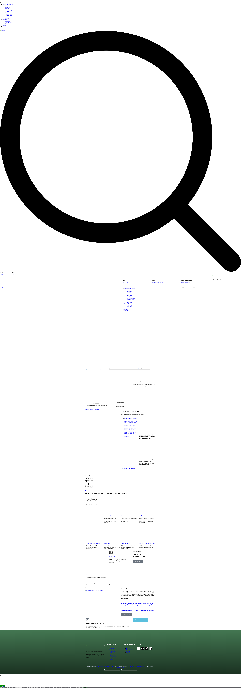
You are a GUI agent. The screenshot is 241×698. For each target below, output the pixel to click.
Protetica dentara (9, 14)
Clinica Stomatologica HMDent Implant (105, 666)
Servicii (128, 651)
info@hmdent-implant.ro (157, 282)
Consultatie (124, 516)
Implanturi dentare (109, 516)
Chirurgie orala (8, 15)
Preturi (4, 26)
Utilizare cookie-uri (141, 666)
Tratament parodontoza (93, 543)
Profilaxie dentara (144, 516)
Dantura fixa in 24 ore (97, 403)
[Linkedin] (150, 648)
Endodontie (7, 11)
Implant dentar (8, 17)
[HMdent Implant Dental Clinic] (8, 274)
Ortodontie (7, 12)
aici (82, 687)
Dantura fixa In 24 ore (8, 4)
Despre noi (7, 21)
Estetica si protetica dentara (147, 543)
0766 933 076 (125, 282)
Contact (128, 652)
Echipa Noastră (8, 22)
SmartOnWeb (120, 667)
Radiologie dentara (144, 382)
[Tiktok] (146, 648)
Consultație (7, 18)
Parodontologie (8, 10)
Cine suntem (5, 19)
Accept (85, 687)
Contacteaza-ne (6, 28)
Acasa (127, 648)
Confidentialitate (131, 666)
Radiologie (7, 7)
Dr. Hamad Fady (125, 471)
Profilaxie (7, 8)
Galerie (4, 25)
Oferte (6, 23)
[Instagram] (142, 648)
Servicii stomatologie (7, 6)
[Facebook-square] (138, 648)
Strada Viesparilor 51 (186, 282)
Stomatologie (120, 402)
